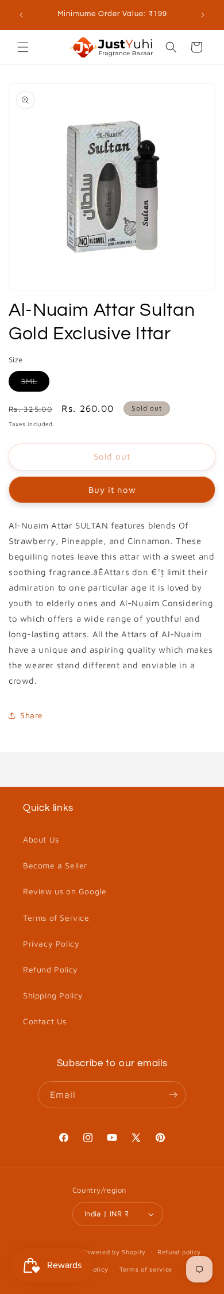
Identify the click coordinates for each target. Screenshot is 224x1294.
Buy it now (112, 490)
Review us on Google (64, 891)
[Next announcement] (202, 15)
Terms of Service (56, 917)
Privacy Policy (51, 943)
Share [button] (31, 715)
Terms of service (145, 1269)
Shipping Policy (53, 995)
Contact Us (45, 1021)
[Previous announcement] (21, 15)
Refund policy (179, 1251)
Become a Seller (55, 865)
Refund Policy (50, 969)
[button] (23, 47)
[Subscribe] (173, 1094)
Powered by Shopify (114, 1251)
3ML (35, 384)
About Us (41, 839)
